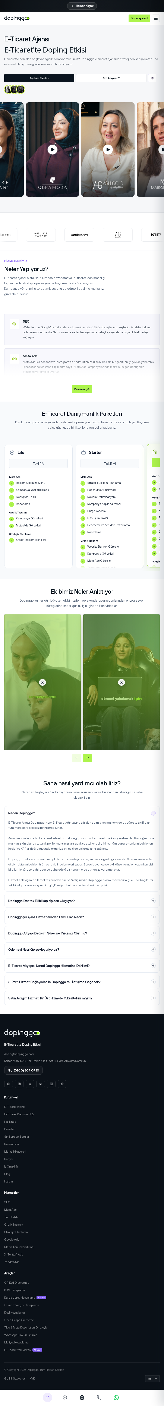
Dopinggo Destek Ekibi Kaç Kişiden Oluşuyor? (41, 901)
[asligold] (104, 235)
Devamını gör (82, 389)
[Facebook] (8, 1084)
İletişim (8, 1181)
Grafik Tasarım (13, 1224)
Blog (7, 1174)
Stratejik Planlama (16, 1232)
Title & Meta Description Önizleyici (26, 1327)
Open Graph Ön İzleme (19, 1320)
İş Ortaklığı (11, 1166)
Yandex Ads (11, 1262)
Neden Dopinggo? (21, 813)
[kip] (142, 235)
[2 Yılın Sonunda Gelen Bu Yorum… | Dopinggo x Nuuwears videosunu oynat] (42, 682)
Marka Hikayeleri (15, 1151)
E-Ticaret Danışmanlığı (19, 1114)
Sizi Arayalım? (139, 18)
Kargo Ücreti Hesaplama (24, 1297)
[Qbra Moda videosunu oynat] (79, 149)
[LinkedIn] (51, 1084)
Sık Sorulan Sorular (16, 1136)
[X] (30, 1084)
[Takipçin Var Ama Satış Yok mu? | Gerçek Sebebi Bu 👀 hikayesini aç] (20, 89)
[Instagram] (19, 1084)
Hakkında (10, 1121)
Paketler (9, 1129)
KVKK (33, 1378)
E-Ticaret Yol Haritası (22, 1350)
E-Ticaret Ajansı (14, 1106)
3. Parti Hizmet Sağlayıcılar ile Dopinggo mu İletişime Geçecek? (54, 982)
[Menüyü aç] (156, 18)
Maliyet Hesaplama (16, 1342)
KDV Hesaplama (14, 1290)
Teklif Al (38, 463)
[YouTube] (40, 1084)
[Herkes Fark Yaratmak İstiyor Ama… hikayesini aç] (14, 89)
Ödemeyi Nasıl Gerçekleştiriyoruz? (33, 949)
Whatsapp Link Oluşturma (20, 1335)
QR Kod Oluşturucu (16, 1282)
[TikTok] (62, 1084)
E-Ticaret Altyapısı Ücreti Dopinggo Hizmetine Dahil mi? (49, 966)
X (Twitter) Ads (13, 1254)
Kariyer (8, 1159)
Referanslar (11, 1144)
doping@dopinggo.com (19, 1054)
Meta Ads (10, 1209)
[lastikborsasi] (65, 235)
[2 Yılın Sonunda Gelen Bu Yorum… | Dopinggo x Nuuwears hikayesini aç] (8, 89)
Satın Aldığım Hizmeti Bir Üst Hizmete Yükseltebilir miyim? (50, 998)
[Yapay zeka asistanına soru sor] (152, 78)
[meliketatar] (27, 235)
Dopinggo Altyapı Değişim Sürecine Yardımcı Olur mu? (47, 933)
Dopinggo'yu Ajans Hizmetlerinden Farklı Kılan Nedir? (46, 917)
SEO (7, 1202)
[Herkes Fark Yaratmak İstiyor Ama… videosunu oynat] (121, 682)
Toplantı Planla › (39, 78)
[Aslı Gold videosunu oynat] (135, 149)
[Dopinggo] (16, 18)
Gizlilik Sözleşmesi (15, 1378)
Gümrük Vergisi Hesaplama (21, 1305)
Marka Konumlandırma (19, 1247)
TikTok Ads (11, 1217)
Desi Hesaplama (14, 1312)
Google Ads (11, 1239)
